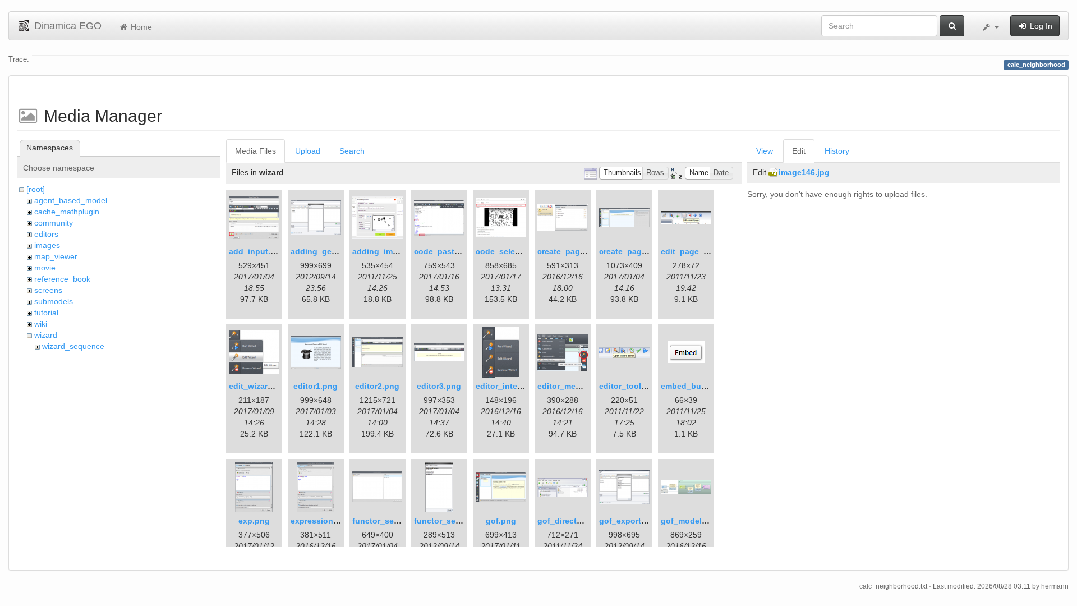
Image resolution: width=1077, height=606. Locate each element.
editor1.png (315, 386)
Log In (1040, 25)
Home (140, 26)
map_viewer (55, 256)
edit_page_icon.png (699, 251)
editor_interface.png (515, 386)
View (764, 150)
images (47, 245)
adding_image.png (388, 251)
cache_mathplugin (66, 211)
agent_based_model (70, 200)
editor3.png (439, 386)
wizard (45, 334)
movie (45, 267)
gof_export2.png (631, 520)
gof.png (501, 520)
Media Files (255, 150)
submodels (53, 301)
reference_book (62, 278)
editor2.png (377, 386)
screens (48, 290)
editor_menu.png (570, 386)
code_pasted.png (447, 251)
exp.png (254, 520)
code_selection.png (514, 251)
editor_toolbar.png (634, 386)
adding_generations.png (338, 251)
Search (352, 150)
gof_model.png (690, 520)
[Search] (952, 25)
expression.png (321, 520)
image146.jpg (804, 172)
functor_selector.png (392, 520)
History (837, 150)
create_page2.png (633, 251)
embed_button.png (697, 386)
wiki (40, 323)
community (53, 222)
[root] (35, 189)
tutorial (46, 312)
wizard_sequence (73, 346)
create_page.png (569, 251)
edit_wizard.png (259, 386)
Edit (799, 150)
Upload (307, 150)
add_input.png (257, 251)
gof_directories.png (575, 520)
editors (46, 233)
